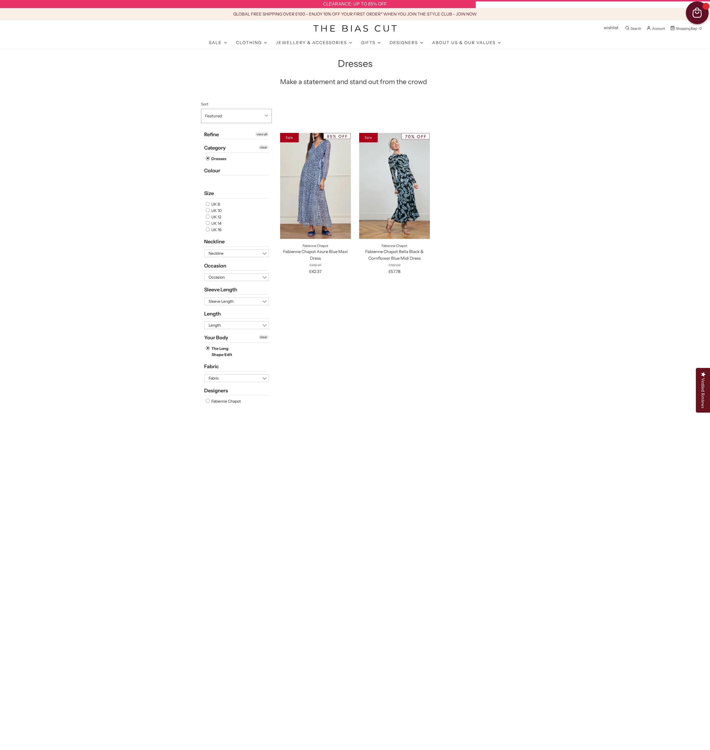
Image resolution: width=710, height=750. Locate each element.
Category (215, 148)
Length (212, 314)
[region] (355, 4)
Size (209, 193)
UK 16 (216, 229)
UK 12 (216, 216)
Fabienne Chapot (226, 401)
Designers (216, 391)
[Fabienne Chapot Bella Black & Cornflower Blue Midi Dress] (394, 186)
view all (262, 134)
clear (263, 147)
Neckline (214, 242)
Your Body (216, 338)
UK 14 (216, 223)
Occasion (215, 266)
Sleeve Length (220, 290)
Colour (212, 171)
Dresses (218, 158)
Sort (204, 104)
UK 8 (215, 204)
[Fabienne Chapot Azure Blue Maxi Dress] (315, 186)
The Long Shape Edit (221, 351)
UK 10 (216, 210)
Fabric (211, 366)
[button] (236, 116)
